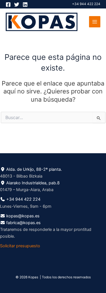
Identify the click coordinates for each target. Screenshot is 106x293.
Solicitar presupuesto (20, 245)
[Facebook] (8, 4)
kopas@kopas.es (23, 215)
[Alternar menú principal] (94, 21)
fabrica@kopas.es (23, 222)
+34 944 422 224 (86, 4)
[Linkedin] (25, 4)
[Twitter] (16, 4)
